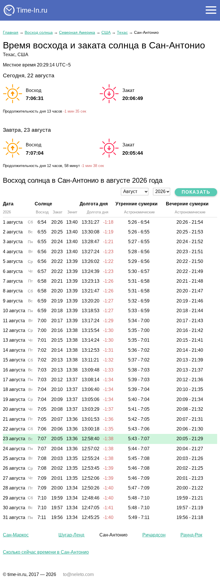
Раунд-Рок (191, 534)
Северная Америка (77, 32)
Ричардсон (154, 534)
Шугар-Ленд (71, 534)
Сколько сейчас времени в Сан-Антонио (46, 552)
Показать (196, 192)
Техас (122, 32)
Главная (10, 32)
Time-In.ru (31, 10)
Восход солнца (39, 32)
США (106, 32)
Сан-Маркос (16, 534)
